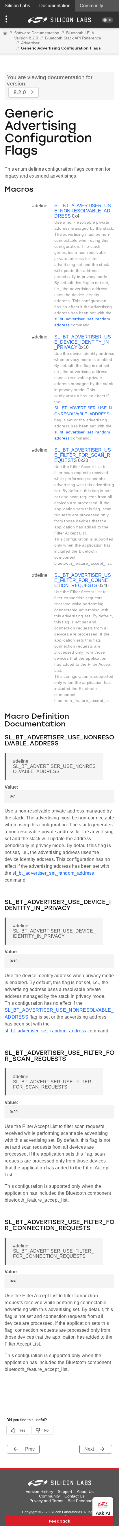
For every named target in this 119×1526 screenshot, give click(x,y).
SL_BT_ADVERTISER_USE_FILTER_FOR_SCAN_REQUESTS (82, 455)
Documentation (54, 5)
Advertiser (30, 43)
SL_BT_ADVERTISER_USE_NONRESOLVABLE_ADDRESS (82, 210)
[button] (9, 20)
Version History (39, 1491)
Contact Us (74, 1496)
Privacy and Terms (46, 1500)
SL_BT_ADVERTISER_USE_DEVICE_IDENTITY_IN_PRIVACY (82, 342)
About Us (85, 1491)
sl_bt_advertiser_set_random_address (53, 873)
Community (91, 5)
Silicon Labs (17, 5)
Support (65, 1491)
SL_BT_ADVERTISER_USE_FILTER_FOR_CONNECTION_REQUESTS (82, 580)
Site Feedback (81, 1500)
